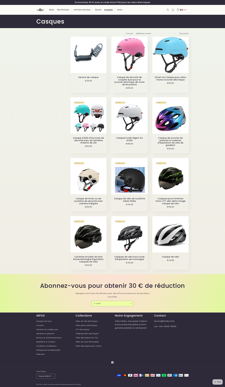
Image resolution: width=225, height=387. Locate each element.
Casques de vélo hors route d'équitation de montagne (129, 258)
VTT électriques (82, 329)
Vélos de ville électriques (87, 321)
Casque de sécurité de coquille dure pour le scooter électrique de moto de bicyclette (129, 81)
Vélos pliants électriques (86, 325)
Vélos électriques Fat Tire (87, 338)
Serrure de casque (88, 77)
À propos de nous (44, 321)
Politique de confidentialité (48, 350)
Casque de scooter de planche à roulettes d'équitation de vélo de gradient (170, 141)
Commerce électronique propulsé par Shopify (64, 384)
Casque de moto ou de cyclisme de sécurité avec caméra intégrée (88, 201)
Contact (40, 325)
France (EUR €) (45, 376)
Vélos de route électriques (87, 342)
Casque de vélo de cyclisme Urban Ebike (129, 199)
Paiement (40, 354)
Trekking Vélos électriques (87, 333)
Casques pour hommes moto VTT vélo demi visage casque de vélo (171, 201)
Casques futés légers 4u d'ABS (129, 139)
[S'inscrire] (130, 303)
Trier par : (130, 33)
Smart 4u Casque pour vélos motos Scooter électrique (170, 78)
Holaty (45, 384)
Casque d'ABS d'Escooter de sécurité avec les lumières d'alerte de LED (88, 140)
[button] (64, 9)
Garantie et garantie (45, 333)
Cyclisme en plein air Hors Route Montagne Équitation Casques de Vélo (88, 259)
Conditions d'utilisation (46, 346)
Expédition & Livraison (45, 342)
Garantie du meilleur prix (47, 329)
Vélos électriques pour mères (88, 346)
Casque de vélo (170, 257)
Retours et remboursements (48, 338)
